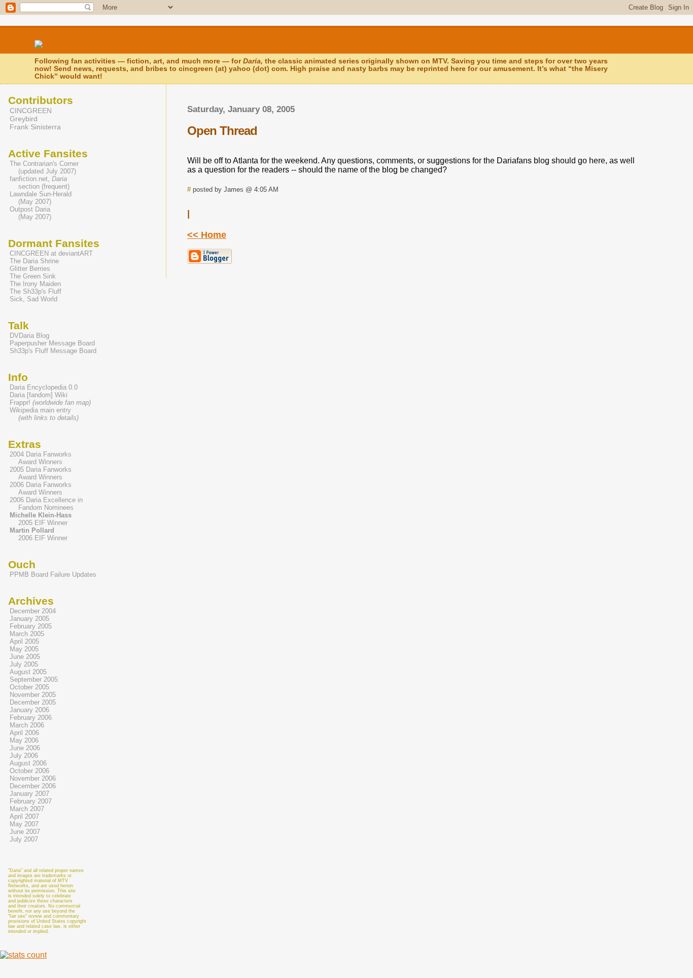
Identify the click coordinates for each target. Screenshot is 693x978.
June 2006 (25, 748)
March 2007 (27, 809)
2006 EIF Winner (37, 534)
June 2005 (25, 656)
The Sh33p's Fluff (35, 291)
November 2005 (33, 694)
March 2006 (27, 725)
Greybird (24, 119)
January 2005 (29, 618)
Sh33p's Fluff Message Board (53, 351)
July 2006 (24, 755)
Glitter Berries (30, 268)
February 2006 (31, 717)
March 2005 (27, 634)
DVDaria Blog (29, 335)
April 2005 (24, 641)
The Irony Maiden (35, 284)
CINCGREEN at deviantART (51, 253)
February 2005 (31, 626)
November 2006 (33, 778)
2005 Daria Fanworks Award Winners (40, 473)
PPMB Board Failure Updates (53, 574)
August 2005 (28, 672)
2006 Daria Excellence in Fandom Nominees (45, 503)
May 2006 (24, 740)
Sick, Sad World (33, 299)
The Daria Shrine (34, 261)
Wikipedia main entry (44, 414)
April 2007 (24, 816)
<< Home (206, 235)
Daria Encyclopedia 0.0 (44, 387)
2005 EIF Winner (40, 519)
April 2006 (24, 733)
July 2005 (24, 664)
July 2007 (24, 839)
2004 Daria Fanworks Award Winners (40, 458)
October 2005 (29, 687)
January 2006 (29, 710)
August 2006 (28, 763)
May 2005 (24, 649)
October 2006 (29, 771)
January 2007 (29, 793)
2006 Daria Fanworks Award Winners (40, 488)
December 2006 (33, 786)
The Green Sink (33, 276)
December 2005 (33, 702)
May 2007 (24, 824)
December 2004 (33, 611)
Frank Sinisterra (35, 127)
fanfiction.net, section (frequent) (39, 182)
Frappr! (50, 402)
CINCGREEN (31, 111)
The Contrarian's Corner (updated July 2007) (43, 167)
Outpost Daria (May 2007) (29, 213)
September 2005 (34, 679)
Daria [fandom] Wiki (38, 395)
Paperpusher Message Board (52, 343)
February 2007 (31, 801)
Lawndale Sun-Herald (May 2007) (40, 197)
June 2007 (25, 831)
